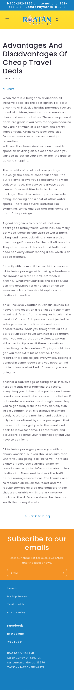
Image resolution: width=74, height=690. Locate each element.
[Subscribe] (63, 573)
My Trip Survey (17, 596)
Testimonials (15, 604)
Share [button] (11, 89)
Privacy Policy (16, 612)
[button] (7, 20)
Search (12, 588)
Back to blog (39, 516)
